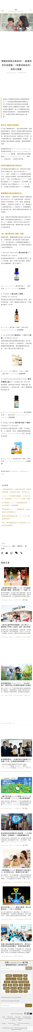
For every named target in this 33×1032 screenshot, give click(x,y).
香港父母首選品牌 (23, 982)
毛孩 (25, 991)
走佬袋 (19, 978)
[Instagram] (28, 1013)
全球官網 (22, 288)
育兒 (25, 978)
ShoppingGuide (11, 978)
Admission (27, 882)
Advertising (16, 1024)
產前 (10, 985)
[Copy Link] (31, 27)
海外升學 (13, 988)
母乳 (21, 991)
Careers (4, 1023)
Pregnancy (22, 72)
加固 (25, 975)
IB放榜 (20, 988)
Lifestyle (18, 600)
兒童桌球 (9, 975)
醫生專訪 (7, 982)
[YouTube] (31, 1013)
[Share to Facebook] (17, 27)
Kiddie (19, 1020)
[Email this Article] (21, 27)
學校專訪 (26, 988)
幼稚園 (15, 985)
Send (28, 968)
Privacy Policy (11, 1023)
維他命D (20, 546)
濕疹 (7, 991)
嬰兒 (13, 546)
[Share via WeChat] (27, 27)
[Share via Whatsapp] (24, 27)
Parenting (20, 1018)
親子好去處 (14, 991)
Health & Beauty (27, 1017)
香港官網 (22, 373)
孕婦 (21, 985)
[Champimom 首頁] (14, 11)
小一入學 (27, 985)
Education (19, 695)
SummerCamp (18, 975)
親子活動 (25, 600)
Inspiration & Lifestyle (23, 919)
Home (3, 1017)
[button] (2, 10)
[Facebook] (25, 1013)
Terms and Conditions (23, 1023)
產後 (5, 985)
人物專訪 (14, 982)
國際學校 (6, 988)
